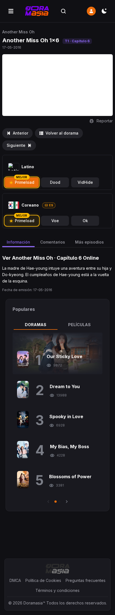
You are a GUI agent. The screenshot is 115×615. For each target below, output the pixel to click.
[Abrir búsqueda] (63, 11)
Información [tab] (18, 242)
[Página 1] (55, 501)
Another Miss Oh (18, 31)
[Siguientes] (67, 501)
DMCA (15, 580)
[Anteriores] (48, 501)
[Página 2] (59, 501)
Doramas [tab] (35, 324)
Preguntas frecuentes (86, 580)
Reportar (105, 120)
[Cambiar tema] (104, 11)
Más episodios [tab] (89, 242)
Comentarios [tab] (52, 242)
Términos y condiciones (57, 590)
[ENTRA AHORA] (91, 11)
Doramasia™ (34, 603)
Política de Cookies (43, 580)
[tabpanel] (57, 418)
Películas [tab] (79, 324)
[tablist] (57, 324)
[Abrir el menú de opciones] (11, 11)
